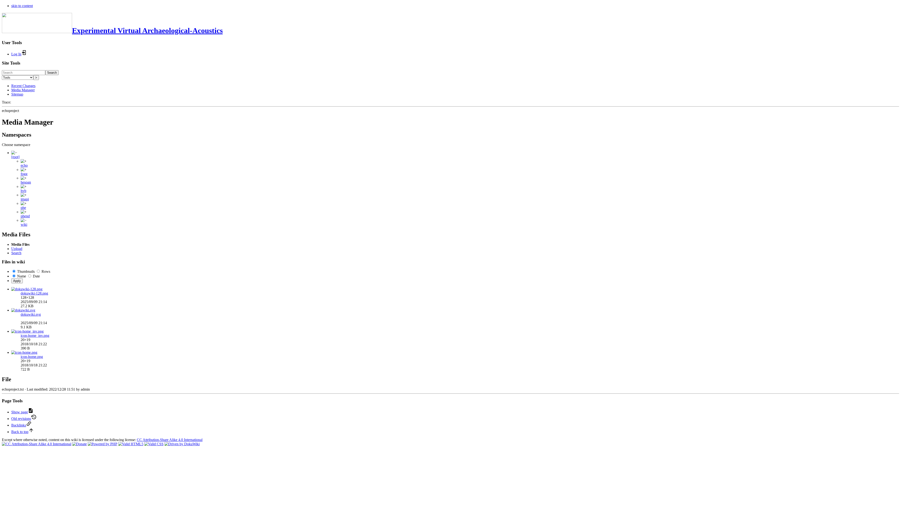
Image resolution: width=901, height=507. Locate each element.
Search (52, 72)
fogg (24, 174)
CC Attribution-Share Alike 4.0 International (169, 440)
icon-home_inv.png (35, 336)
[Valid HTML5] (130, 444)
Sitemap (17, 94)
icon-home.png (32, 357)
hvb (23, 191)
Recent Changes (23, 86)
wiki (24, 225)
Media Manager (23, 90)
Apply (17, 281)
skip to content (22, 6)
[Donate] (79, 444)
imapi (25, 199)
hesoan (26, 182)
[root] (15, 157)
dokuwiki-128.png (34, 293)
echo (24, 165)
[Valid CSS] (154, 444)
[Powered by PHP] (102, 444)
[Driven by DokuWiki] (182, 444)
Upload (16, 249)
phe (23, 208)
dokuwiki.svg (31, 314)
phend (25, 216)
